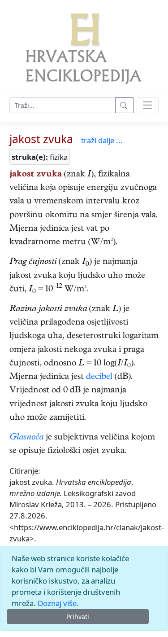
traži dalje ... (102, 140)
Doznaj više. (58, 603)
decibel (99, 377)
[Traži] (124, 105)
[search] (148, 105)
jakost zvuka (41, 138)
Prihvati (77, 616)
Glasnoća (26, 438)
